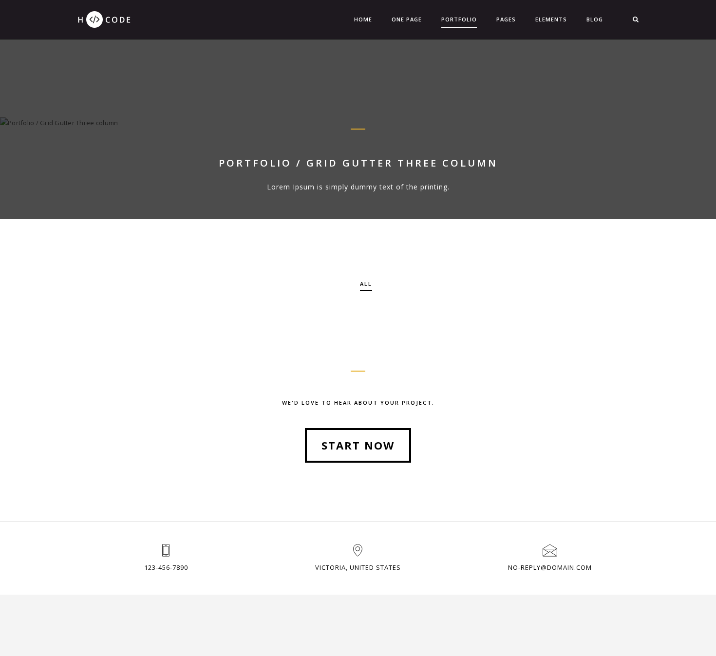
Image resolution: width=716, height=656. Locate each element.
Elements (551, 19)
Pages (506, 19)
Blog (594, 19)
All (366, 283)
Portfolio (459, 19)
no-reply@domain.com (550, 567)
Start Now (358, 445)
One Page (407, 19)
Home (363, 19)
